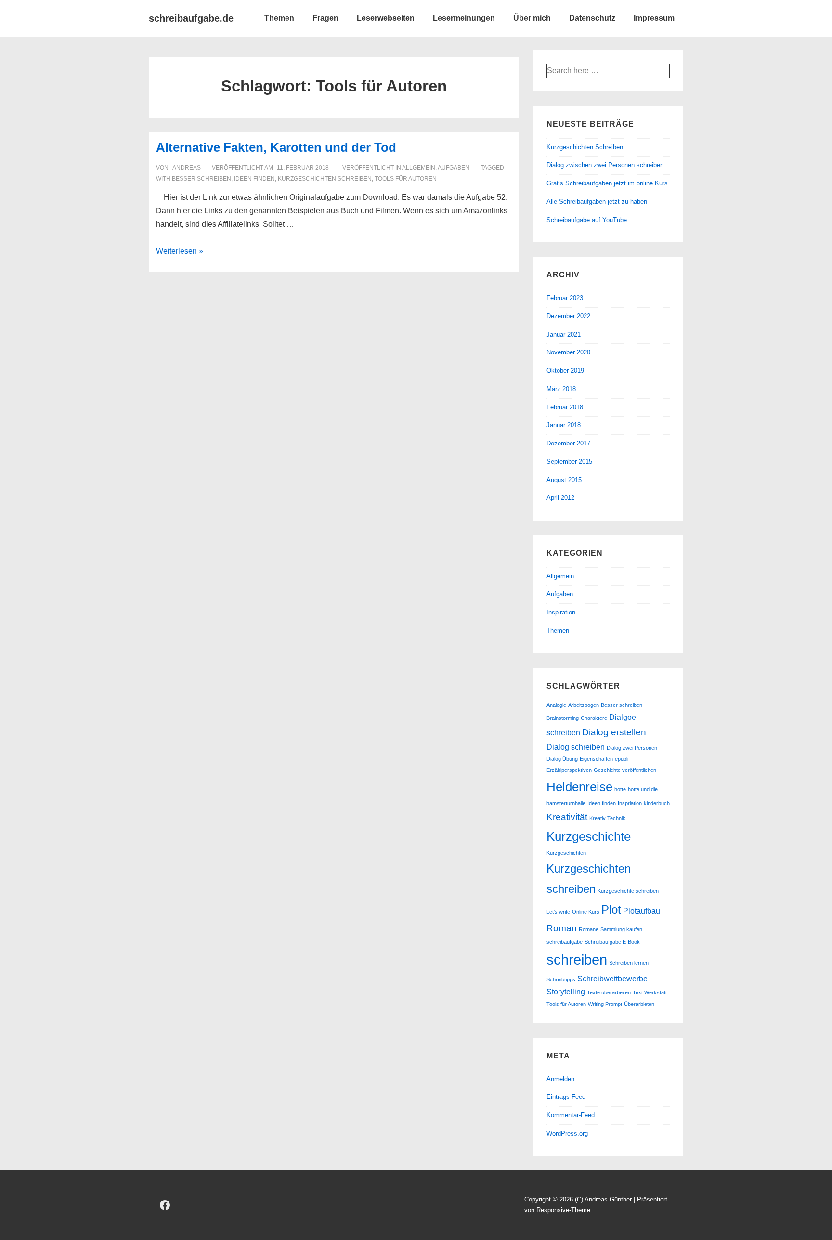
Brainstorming (562, 718)
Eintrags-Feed (565, 1096)
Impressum (654, 18)
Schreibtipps (560, 979)
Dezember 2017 (568, 443)
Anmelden (560, 1079)
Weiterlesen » (179, 251)
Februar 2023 (564, 297)
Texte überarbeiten (609, 992)
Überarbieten (639, 1004)
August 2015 (564, 479)
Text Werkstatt (650, 992)
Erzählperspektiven (569, 770)
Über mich (532, 18)
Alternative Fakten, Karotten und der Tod (276, 147)
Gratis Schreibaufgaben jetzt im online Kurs (607, 183)
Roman (561, 928)
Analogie (556, 705)
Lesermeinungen (464, 18)
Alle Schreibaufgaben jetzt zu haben (596, 201)
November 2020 (568, 352)
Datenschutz (592, 18)
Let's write (558, 911)
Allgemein (418, 167)
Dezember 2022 (568, 316)
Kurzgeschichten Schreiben (584, 147)
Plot (611, 909)
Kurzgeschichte (588, 836)
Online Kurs (585, 911)
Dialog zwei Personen (632, 748)
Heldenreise (579, 787)
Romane (588, 929)
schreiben (576, 959)
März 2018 (561, 388)
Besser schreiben (201, 178)
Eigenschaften (596, 759)
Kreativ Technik (607, 818)
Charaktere (594, 718)
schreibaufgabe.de (191, 18)
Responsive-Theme (563, 1210)
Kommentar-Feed (570, 1115)
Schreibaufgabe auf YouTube (586, 219)
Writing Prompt (605, 1004)
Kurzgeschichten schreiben (325, 178)
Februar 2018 (564, 407)
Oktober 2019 (565, 370)
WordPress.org (567, 1133)
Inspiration (560, 612)
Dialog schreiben (575, 747)
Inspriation (630, 803)
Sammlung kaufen (621, 929)
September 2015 (569, 461)
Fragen (325, 18)
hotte (620, 789)
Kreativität (566, 817)
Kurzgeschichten (566, 853)
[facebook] (165, 1205)
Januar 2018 (563, 425)
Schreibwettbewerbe (612, 979)
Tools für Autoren (406, 178)
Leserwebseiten (386, 18)
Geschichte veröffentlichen (625, 770)
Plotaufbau (641, 911)
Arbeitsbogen (583, 705)
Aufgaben (453, 167)
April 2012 (560, 497)
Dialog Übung (562, 759)
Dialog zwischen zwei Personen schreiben (604, 165)
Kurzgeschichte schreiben (628, 891)
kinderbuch (657, 803)
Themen (279, 18)
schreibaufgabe (564, 942)
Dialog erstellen (614, 732)
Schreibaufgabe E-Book (612, 942)
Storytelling (565, 992)
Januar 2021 (563, 334)
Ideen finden (254, 178)
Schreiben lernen (629, 963)
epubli (621, 759)
